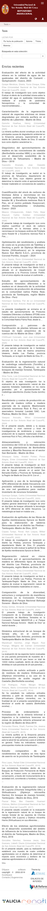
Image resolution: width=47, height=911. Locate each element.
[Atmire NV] (38, 872)
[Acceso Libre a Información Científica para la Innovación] (12, 901)
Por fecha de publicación (13, 41)
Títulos (38, 41)
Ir (42, 56)
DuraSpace (7, 874)
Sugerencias (17, 877)
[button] (35, 18)
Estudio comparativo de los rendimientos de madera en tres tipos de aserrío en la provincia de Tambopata (23, 753)
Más (4, 863)
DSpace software (14, 869)
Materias (6, 45)
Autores (29, 41)
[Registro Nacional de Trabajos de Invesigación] (33, 901)
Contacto (6, 877)
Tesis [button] (6, 24)
